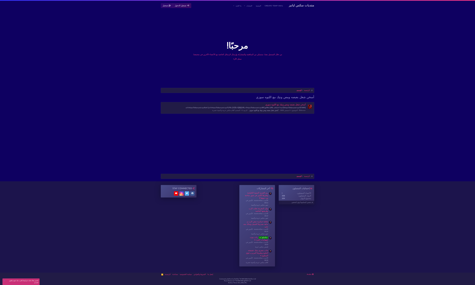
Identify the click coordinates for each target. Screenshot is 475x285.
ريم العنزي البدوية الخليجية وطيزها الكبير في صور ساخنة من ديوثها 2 (256, 195)
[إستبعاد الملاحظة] (5, 281)
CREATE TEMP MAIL (274, 6)
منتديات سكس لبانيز (301, 5)
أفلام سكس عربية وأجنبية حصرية (223, 110)
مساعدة (175, 274)
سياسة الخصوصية (186, 274)
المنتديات (249, 6)
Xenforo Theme (237, 283)
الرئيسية (258, 6)
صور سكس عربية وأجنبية (259, 205)
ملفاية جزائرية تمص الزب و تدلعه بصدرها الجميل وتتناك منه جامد (255, 224)
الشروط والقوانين (200, 274)
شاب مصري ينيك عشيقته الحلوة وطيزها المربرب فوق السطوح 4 (257, 253)
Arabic (309, 274)
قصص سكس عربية (261, 247)
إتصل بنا (210, 274)
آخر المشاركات (263, 188)
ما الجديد (238, 6)
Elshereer (302, 110)
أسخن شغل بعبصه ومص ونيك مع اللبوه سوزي (285, 105)
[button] (244, 6)
